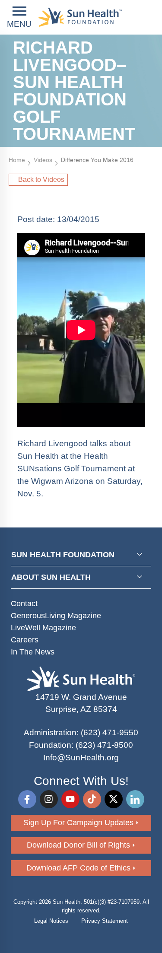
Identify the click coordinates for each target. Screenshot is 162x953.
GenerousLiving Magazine (56, 615)
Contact (24, 603)
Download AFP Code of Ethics (78, 868)
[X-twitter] (114, 799)
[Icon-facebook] (27, 799)
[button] (19, 17)
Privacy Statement (104, 921)
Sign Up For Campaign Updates (78, 822)
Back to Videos (41, 179)
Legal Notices (51, 921)
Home (17, 159)
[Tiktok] (92, 799)
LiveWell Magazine (43, 627)
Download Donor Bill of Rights (78, 845)
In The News (32, 652)
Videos (43, 159)
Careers (24, 639)
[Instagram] (49, 799)
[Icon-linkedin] (135, 799)
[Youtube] (70, 799)
